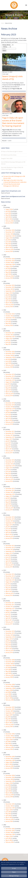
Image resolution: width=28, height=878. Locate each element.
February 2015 (10, 508)
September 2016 (10, 466)
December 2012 (10, 574)
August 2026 (9, 209)
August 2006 (9, 739)
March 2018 (9, 420)
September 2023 (10, 291)
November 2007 (10, 709)
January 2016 (9, 481)
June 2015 (8, 500)
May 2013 (8, 559)
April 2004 (8, 791)
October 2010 (10, 635)
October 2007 (10, 711)
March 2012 (9, 591)
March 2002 (9, 840)
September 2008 (10, 688)
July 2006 (8, 741)
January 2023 (9, 306)
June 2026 (8, 213)
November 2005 (10, 756)
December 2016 (10, 460)
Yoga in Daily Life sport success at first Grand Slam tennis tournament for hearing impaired (13, 121)
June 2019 (8, 386)
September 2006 (10, 737)
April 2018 (8, 418)
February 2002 (10, 842)
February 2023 (10, 304)
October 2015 (10, 492)
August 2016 (9, 468)
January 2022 (9, 325)
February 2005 (10, 766)
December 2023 (10, 285)
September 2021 (10, 336)
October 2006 (10, 736)
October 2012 (10, 578)
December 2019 (10, 374)
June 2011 (8, 614)
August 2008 (9, 690)
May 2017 (8, 445)
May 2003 (8, 813)
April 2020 (8, 363)
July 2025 (8, 240)
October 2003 (10, 806)
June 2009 (8, 669)
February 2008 (10, 700)
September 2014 (10, 523)
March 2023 (9, 302)
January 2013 (9, 567)
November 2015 (10, 490)
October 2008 (10, 686)
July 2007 (8, 717)
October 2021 (10, 334)
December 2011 (10, 602)
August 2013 (9, 553)
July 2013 (8, 555)
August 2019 (9, 382)
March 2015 (9, 506)
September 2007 (10, 713)
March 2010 (9, 648)
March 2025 (9, 247)
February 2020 (10, 365)
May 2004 (8, 789)
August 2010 (9, 639)
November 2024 (10, 260)
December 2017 (10, 431)
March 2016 (9, 477)
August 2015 (9, 496)
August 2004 (9, 783)
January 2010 (9, 652)
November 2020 (10, 353)
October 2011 (10, 606)
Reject (14, 872)
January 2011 (9, 624)
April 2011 (8, 618)
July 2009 (8, 667)
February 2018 (10, 422)
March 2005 (9, 764)
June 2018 (8, 414)
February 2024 (10, 276)
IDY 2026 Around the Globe (8, 155)
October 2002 (10, 832)
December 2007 (10, 707)
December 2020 (10, 351)
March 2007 (9, 722)
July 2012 (8, 584)
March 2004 (9, 793)
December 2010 (10, 631)
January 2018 (9, 424)
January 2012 (9, 595)
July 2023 (8, 295)
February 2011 (10, 622)
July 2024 (8, 268)
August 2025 (9, 238)
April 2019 (8, 390)
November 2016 (10, 462)
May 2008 (8, 696)
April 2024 (8, 274)
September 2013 (10, 551)
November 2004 (10, 777)
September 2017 (10, 437)
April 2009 (8, 673)
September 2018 (10, 408)
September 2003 (10, 808)
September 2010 (10, 637)
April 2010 (8, 646)
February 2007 (10, 724)
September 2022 (10, 318)
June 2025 (8, 242)
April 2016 (8, 475)
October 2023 (10, 289)
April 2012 (8, 589)
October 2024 (10, 262)
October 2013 (10, 549)
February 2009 (10, 675)
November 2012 (10, 576)
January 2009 (9, 677)
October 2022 (10, 316)
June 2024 (8, 270)
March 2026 (9, 219)
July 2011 (8, 612)
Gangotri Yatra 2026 (6, 158)
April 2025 (8, 245)
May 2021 (8, 344)
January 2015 (9, 510)
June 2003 (8, 812)
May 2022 (8, 323)
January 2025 (9, 251)
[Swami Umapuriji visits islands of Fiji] (14, 62)
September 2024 (10, 264)
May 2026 (8, 215)
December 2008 (10, 684)
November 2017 (10, 433)
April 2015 (8, 504)
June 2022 (8, 321)
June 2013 (8, 557)
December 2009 (10, 660)
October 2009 (10, 663)
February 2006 (10, 747)
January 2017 (9, 452)
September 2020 (10, 357)
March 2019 (9, 392)
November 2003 (10, 804)
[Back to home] (14, 5)
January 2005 (9, 768)
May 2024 (8, 272)
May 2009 (8, 671)
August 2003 (9, 810)
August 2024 (9, 266)
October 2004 (10, 779)
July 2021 (8, 340)
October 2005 (10, 758)
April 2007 (8, 721)
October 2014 (10, 521)
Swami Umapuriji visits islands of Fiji (12, 77)
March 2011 (9, 620)
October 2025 (10, 234)
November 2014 (10, 519)
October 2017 (10, 435)
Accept (14, 868)
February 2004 (10, 795)
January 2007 (9, 726)
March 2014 (9, 534)
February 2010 (10, 650)
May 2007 (8, 719)
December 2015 (10, 488)
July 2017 (8, 441)
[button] (26, 5)
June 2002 (8, 838)
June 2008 (8, 694)
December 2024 (10, 258)
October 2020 (10, 355)
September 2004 (10, 781)
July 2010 (8, 641)
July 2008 (8, 692)
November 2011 (10, 604)
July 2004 (8, 785)
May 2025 (8, 243)
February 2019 (10, 393)
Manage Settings (14, 876)
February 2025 (10, 249)
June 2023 (8, 297)
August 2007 (9, 715)
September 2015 (10, 494)
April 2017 (8, 447)
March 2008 (9, 698)
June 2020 (8, 361)
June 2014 (8, 528)
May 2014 (8, 530)
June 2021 (8, 342)
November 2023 (10, 287)
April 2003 (8, 815)
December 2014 (10, 517)
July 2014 (8, 527)
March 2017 (9, 449)
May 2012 (8, 587)
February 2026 (10, 221)
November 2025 (10, 232)
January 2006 (9, 749)
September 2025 (10, 236)
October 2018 (10, 407)
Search (4, 50)
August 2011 (9, 610)
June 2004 (8, 787)
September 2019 (10, 380)
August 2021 (9, 338)
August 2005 (9, 762)
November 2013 (10, 547)
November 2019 (10, 376)
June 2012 (8, 586)
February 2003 (10, 819)
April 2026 (8, 217)
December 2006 (10, 734)
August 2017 (9, 439)
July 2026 (8, 211)
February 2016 (10, 479)
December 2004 (10, 775)
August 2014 (9, 525)
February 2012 (10, 593)
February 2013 (10, 565)
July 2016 (8, 469)
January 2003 (9, 821)
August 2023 (9, 293)
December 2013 (10, 545)
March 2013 (9, 563)
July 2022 (8, 319)
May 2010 (8, 645)
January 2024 (9, 278)
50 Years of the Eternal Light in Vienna (11, 151)
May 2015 (8, 502)
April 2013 (8, 561)
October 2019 (10, 378)
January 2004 (9, 796)
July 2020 (8, 359)
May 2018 (8, 416)
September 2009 (10, 665)
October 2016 (10, 464)
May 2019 (8, 388)
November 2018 (10, 405)
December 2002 (10, 828)
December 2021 (10, 333)
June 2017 (8, 443)
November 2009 (10, 662)
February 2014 (10, 536)
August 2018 (9, 410)
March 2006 (9, 745)
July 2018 (8, 412)
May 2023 (8, 299)
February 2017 (10, 451)
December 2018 (10, 403)
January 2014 (9, 538)
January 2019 (9, 395)
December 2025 (10, 230)
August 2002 (9, 836)
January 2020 (9, 367)
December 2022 (10, 314)
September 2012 (10, 580)
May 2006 (8, 743)
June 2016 (8, 471)
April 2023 (8, 301)
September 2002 (10, 834)
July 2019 (8, 384)
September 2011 (10, 608)
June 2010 (8, 643)
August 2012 (9, 582)
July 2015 (8, 498)
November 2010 (10, 633)
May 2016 (8, 473)
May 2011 (8, 616)
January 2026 (9, 223)
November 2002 (10, 830)
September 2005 (10, 760)
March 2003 (9, 817)
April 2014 (8, 532)
